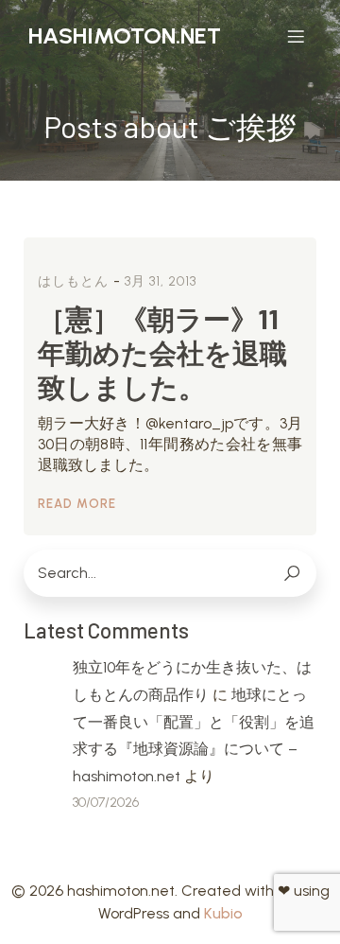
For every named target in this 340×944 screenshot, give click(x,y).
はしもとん (73, 281)
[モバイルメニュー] (296, 36)
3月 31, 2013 (160, 281)
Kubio (223, 913)
